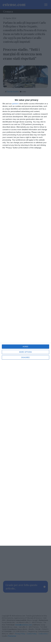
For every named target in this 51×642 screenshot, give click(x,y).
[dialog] (25, 321)
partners (15, 103)
